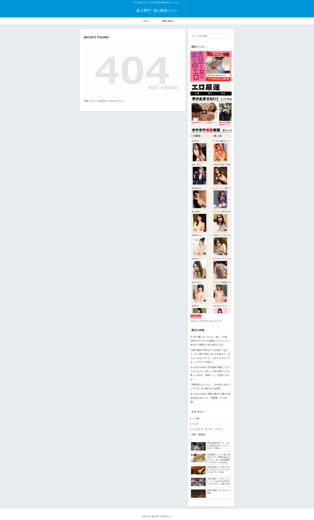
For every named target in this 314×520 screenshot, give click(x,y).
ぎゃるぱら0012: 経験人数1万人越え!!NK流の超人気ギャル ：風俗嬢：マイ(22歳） (210, 398)
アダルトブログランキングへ (204, 321)
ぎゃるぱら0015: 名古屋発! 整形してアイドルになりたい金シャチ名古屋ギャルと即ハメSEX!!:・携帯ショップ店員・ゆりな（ (210, 373)
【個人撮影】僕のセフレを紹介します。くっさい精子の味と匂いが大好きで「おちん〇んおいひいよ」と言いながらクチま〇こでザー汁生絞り (210, 356)
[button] (229, 36)
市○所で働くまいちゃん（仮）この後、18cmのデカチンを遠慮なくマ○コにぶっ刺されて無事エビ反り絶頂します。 (210, 341)
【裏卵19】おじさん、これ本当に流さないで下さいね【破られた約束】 (210, 386)
